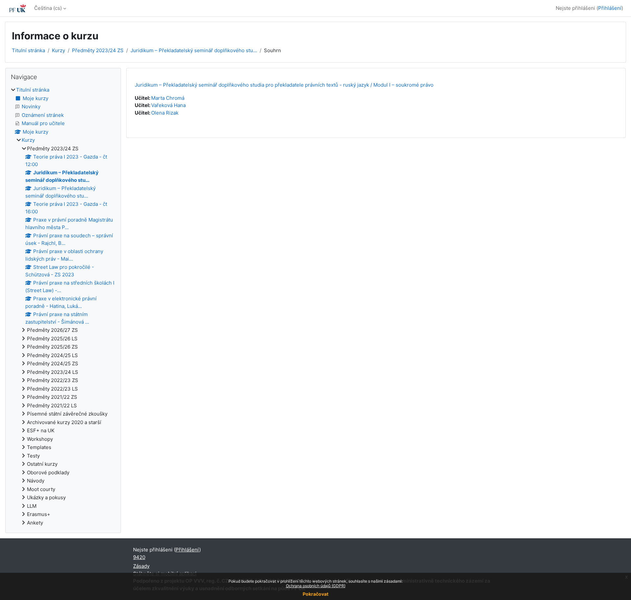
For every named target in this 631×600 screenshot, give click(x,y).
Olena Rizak (164, 113)
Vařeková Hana (168, 105)
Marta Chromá (167, 98)
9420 (139, 557)
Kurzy (58, 50)
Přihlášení (609, 8)
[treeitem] (63, 306)
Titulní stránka (28, 50)
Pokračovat (315, 594)
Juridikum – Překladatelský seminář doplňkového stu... (193, 50)
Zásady (141, 566)
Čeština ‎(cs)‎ (48, 8)
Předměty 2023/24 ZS (98, 50)
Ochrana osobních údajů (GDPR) (315, 585)
